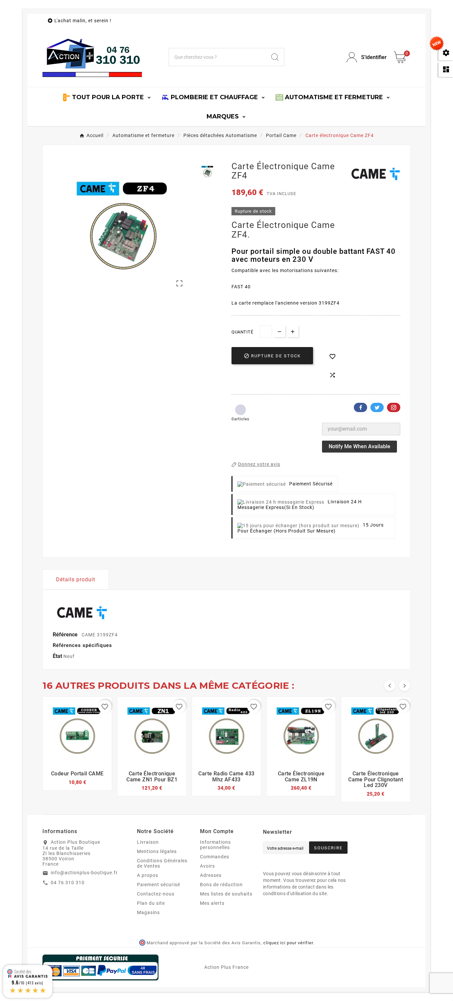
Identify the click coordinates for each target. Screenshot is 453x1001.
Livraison (148, 842)
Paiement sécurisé (158, 884)
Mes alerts (212, 903)
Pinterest (393, 407)
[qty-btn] (292, 331)
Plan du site (151, 903)
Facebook (360, 407)
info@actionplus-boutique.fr (84, 872)
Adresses (211, 875)
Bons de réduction (221, 884)
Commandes (214, 856)
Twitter (377, 407)
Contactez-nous (155, 893)
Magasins (148, 912)
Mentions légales (157, 851)
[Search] (275, 57)
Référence (66, 634)
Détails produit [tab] (75, 579)
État (58, 656)
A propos (147, 875)
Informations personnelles (215, 844)
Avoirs (207, 866)
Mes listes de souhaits (226, 893)
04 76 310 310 (68, 882)
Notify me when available (359, 446)
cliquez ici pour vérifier (288, 942)
